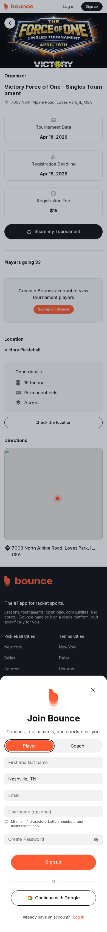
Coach (77, 746)
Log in (78, 917)
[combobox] (53, 778)
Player (29, 746)
